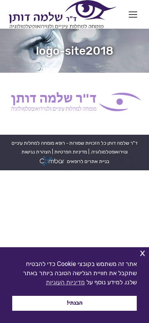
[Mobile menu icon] (133, 14)
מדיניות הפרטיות (70, 152)
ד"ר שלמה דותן (122, 143)
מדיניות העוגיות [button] (65, 282)
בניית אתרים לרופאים (88, 161)
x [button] (142, 252)
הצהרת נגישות (36, 152)
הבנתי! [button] (75, 303)
